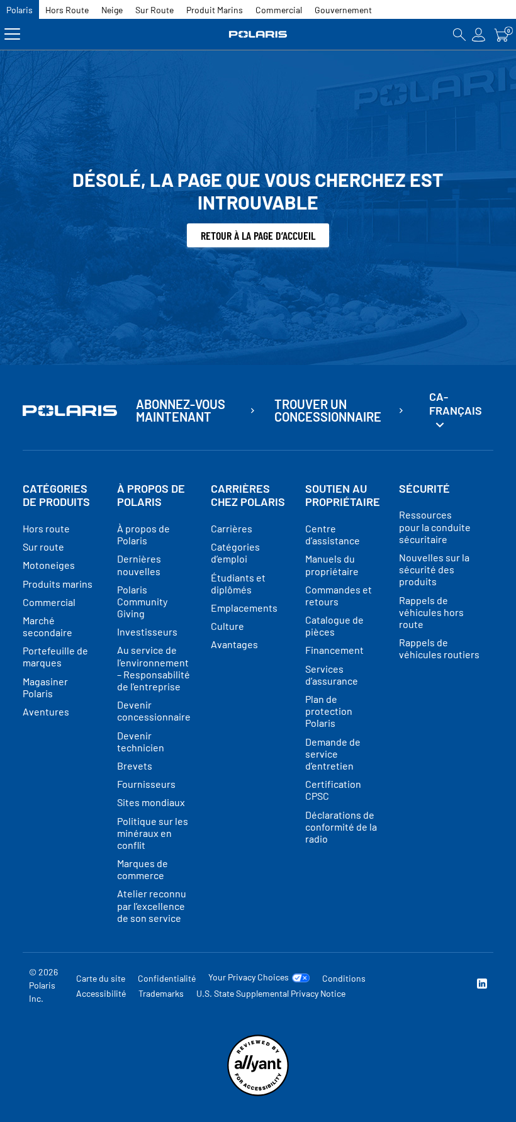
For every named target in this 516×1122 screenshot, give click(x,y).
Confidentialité (167, 978)
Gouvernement (343, 9)
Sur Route (154, 9)
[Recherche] (459, 34)
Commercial (278, 9)
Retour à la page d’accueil (258, 235)
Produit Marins (214, 9)
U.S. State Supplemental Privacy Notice (270, 993)
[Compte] (479, 34)
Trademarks (161, 993)
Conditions (344, 978)
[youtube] (400, 985)
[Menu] (12, 34)
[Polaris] (258, 34)
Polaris (19, 9)
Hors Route (67, 9)
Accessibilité (101, 993)
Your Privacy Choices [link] (248, 977)
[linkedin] (482, 985)
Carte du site (100, 978)
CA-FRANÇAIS (455, 403)
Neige (112, 9)
